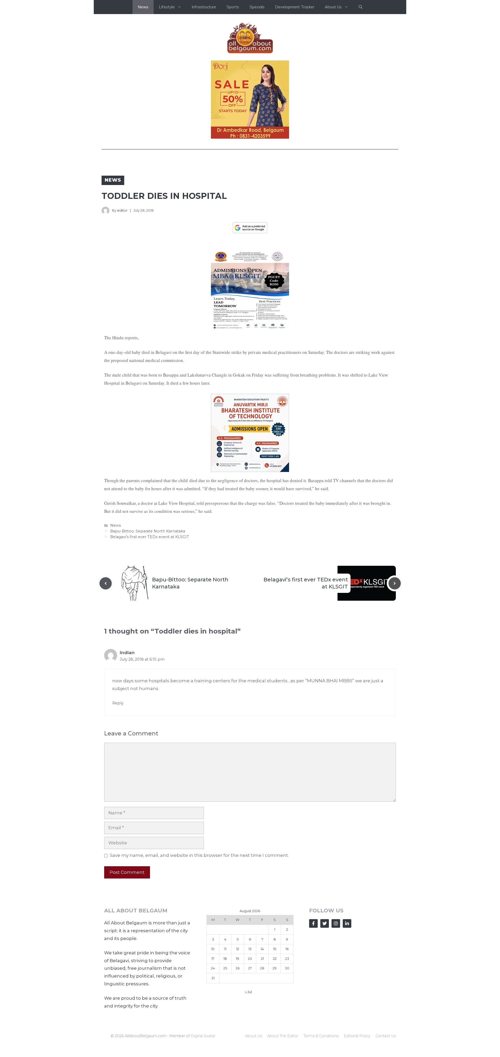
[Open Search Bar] (360, 7)
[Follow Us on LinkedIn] (347, 923)
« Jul (248, 992)
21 (262, 958)
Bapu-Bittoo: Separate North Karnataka (147, 531)
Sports (233, 6)
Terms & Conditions (321, 1036)
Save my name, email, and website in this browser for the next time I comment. (199, 855)
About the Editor (282, 1036)
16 (287, 949)
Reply (117, 703)
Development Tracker (294, 6)
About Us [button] (333, 6)
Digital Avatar (203, 1036)
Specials (257, 6)
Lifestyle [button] (167, 6)
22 (275, 958)
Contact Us (386, 1036)
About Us (253, 1036)
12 (237, 949)
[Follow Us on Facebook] (313, 923)
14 (262, 949)
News (143, 6)
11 (225, 949)
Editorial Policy (357, 1036)
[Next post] (395, 583)
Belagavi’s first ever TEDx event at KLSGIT (149, 536)
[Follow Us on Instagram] (336, 923)
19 (237, 958)
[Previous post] (106, 583)
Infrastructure (204, 6)
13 (250, 949)
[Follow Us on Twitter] (324, 923)
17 (212, 958)
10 (213, 949)
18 (225, 958)
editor (122, 210)
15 (274, 949)
